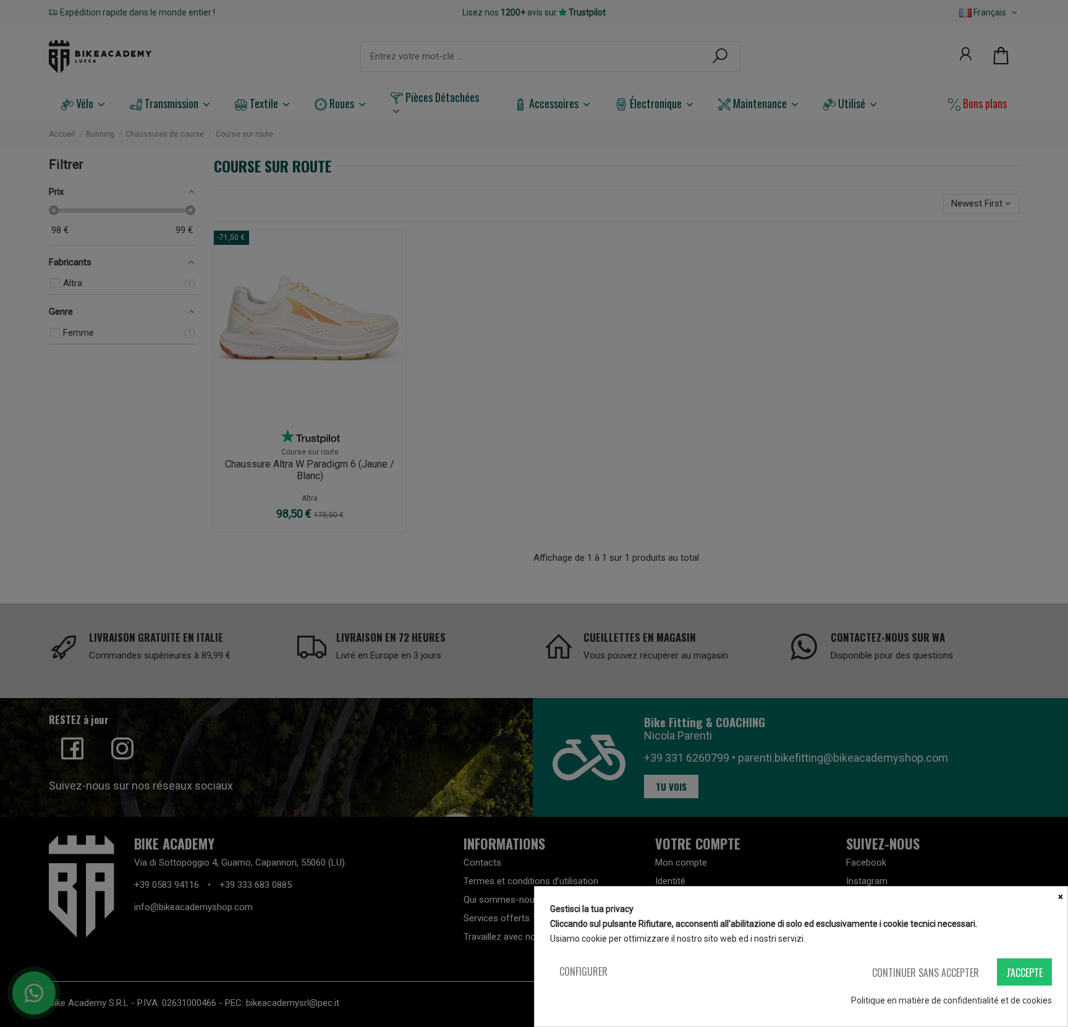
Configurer (583, 971)
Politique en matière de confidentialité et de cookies (951, 1000)
